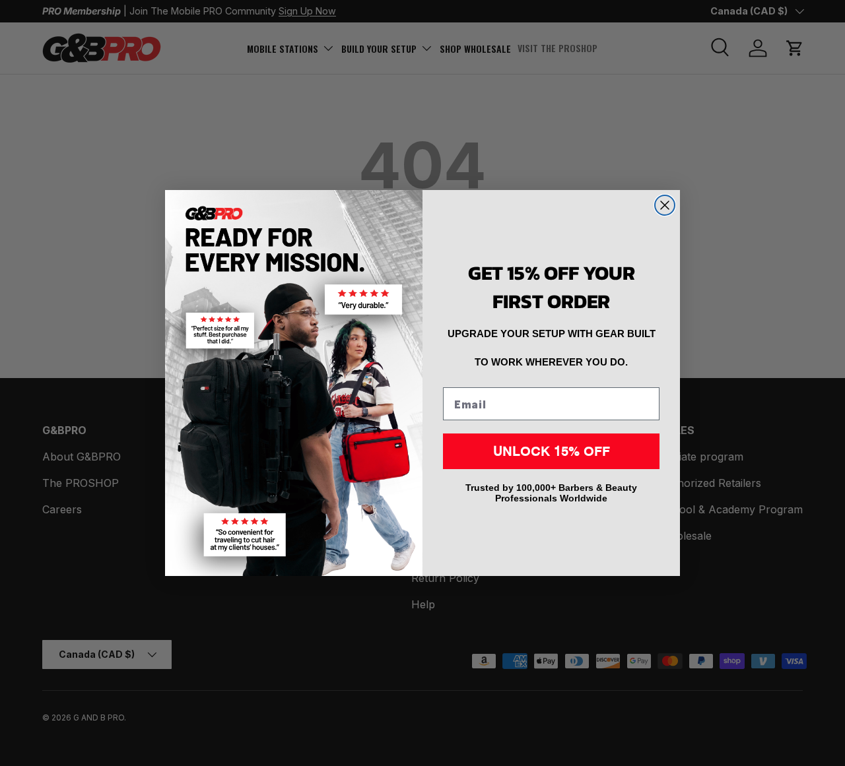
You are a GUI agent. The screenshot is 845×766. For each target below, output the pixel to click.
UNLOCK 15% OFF (551, 451)
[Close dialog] (665, 205)
